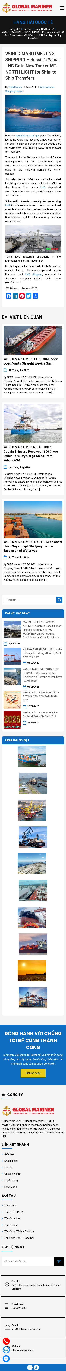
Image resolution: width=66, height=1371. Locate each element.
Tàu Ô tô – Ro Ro (14, 1212)
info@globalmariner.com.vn (26, 1329)
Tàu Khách (10, 1205)
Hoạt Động (11, 1186)
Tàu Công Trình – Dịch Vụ (19, 1231)
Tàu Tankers (11, 1225)
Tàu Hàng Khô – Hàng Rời (19, 1238)
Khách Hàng (11, 1160)
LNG (42, 187)
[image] (33, 340)
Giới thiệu (9, 1154)
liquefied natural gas (28, 135)
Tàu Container (12, 1218)
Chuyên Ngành (12, 1173)
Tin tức (8, 1167)
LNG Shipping (33, 274)
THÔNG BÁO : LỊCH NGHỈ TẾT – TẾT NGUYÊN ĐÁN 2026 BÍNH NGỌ (41, 696)
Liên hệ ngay (33, 1073)
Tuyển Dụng (11, 1180)
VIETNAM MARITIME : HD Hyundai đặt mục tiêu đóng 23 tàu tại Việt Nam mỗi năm (42, 653)
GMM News (15, 87)
